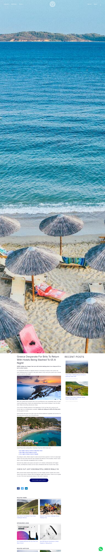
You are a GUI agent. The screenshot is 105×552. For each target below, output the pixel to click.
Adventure (14, 4)
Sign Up (89, 4)
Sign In (95, 4)
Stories (21, 4)
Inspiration (6, 4)
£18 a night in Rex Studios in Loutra (28, 452)
